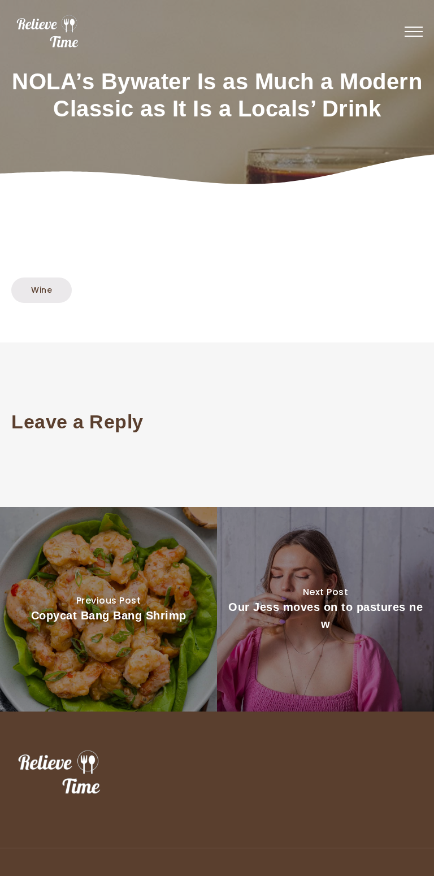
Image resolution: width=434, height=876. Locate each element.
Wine (41, 290)
